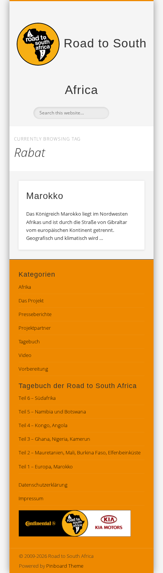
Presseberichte (35, 314)
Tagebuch (29, 341)
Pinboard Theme (64, 565)
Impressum (31, 498)
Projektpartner (35, 327)
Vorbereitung (33, 368)
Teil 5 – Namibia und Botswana (52, 411)
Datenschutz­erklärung (43, 484)
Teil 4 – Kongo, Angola (43, 425)
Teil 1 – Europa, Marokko (46, 466)
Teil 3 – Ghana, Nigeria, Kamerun (54, 438)
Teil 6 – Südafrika (37, 398)
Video (25, 355)
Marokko (44, 196)
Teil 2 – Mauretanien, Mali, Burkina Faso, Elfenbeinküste (80, 452)
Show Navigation (125, 68)
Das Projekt (31, 300)
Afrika (25, 286)
